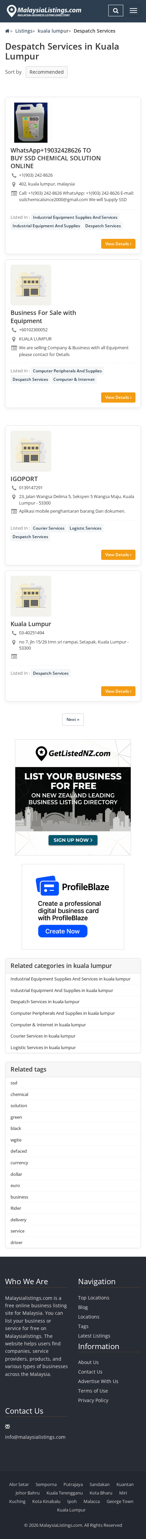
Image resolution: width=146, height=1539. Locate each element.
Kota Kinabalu (46, 1501)
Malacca (92, 1501)
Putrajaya (73, 1484)
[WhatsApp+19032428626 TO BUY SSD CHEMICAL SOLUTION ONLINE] (31, 123)
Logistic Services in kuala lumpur (43, 1047)
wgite (16, 1140)
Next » (73, 719)
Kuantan (125, 1484)
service (17, 1231)
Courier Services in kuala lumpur (43, 1036)
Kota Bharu (101, 1493)
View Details (117, 244)
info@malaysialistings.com (35, 1437)
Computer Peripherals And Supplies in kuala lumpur (63, 1013)
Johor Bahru (28, 1493)
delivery (18, 1220)
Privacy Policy (93, 1400)
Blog (83, 1307)
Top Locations (93, 1297)
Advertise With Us (98, 1381)
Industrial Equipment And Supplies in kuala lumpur (62, 990)
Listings (24, 31)
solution (19, 1105)
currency (19, 1163)
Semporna (46, 1484)
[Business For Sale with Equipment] (31, 285)
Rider (16, 1208)
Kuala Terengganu (65, 1493)
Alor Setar (19, 1484)
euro (15, 1185)
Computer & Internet (74, 379)
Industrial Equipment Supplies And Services (75, 217)
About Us (88, 1362)
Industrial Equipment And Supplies (46, 226)
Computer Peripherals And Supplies (67, 371)
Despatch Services (103, 226)
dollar (16, 1174)
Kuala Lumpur (71, 1510)
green (16, 1117)
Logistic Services (86, 528)
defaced (19, 1151)
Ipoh (72, 1501)
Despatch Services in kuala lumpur (45, 1001)
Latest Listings (94, 1335)
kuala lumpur (53, 31)
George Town (120, 1501)
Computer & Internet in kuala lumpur (48, 1025)
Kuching (17, 1501)
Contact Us (90, 1371)
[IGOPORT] (31, 451)
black (16, 1128)
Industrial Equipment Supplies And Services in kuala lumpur (70, 979)
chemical (19, 1094)
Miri (123, 1493)
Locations (88, 1316)
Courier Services (49, 528)
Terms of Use (93, 1390)
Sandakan (100, 1484)
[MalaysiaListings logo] (43, 11)
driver (16, 1242)
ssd (14, 1083)
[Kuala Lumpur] (31, 596)
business (19, 1197)
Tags (83, 1326)
